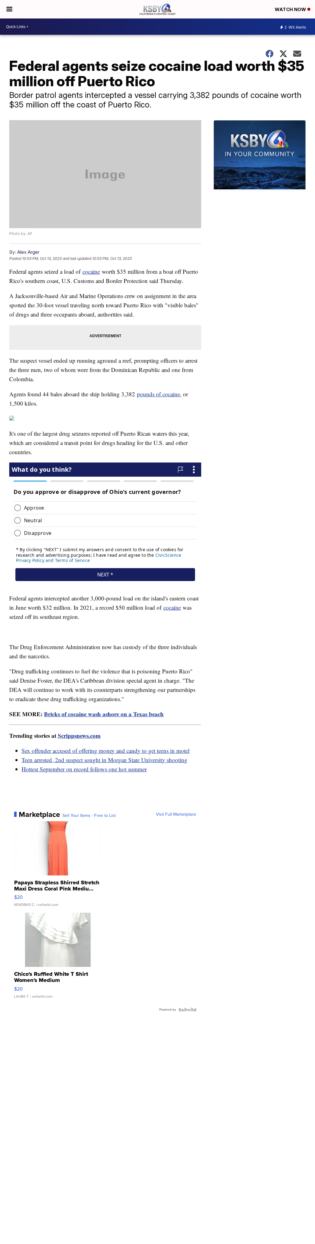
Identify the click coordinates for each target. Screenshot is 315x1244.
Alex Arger (28, 252)
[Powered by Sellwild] (187, 1010)
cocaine (91, 271)
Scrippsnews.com (79, 735)
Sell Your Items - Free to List (89, 816)
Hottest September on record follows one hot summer (84, 769)
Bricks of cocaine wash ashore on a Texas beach (104, 714)
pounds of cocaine (158, 394)
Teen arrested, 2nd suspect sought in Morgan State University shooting (104, 760)
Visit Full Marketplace (176, 814)
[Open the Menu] (9, 9)
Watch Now (291, 9)
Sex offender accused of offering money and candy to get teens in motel (105, 750)
